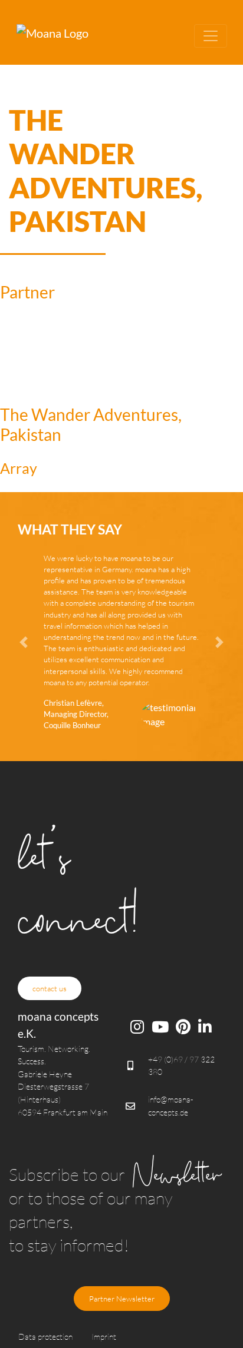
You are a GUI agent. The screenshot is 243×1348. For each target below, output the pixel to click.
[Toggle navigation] (210, 36)
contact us (49, 988)
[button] (33, 642)
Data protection (45, 1337)
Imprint (103, 1337)
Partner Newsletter (122, 1298)
